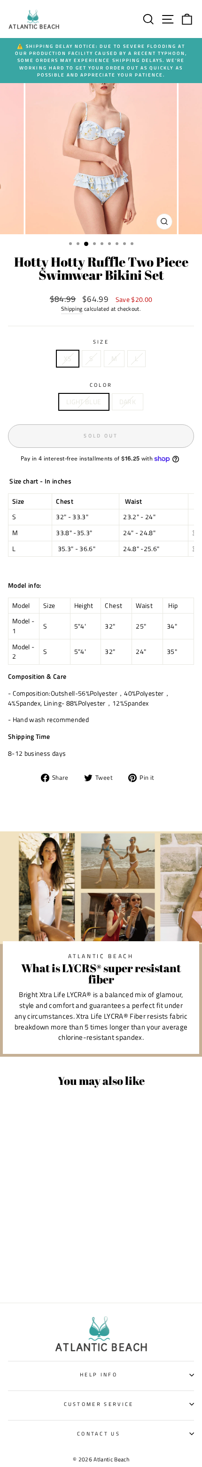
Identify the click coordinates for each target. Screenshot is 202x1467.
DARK (127, 402)
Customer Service (99, 1404)
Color (101, 385)
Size (101, 342)
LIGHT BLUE (83, 402)
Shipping (72, 309)
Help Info (98, 1374)
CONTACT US (98, 1433)
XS (68, 358)
